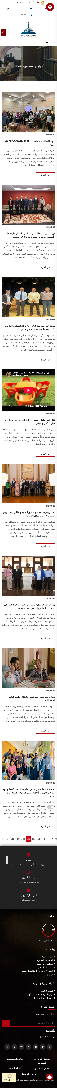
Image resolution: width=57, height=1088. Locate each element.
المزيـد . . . (49, 974)
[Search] (3, 32)
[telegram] (8, 9)
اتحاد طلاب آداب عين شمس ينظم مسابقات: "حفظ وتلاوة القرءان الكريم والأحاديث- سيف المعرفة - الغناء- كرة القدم (29, 792)
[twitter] (39, 9)
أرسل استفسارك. (28, 900)
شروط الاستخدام (28, 1074)
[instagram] (23, 9)
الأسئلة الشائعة (15, 1068)
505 (34, 839)
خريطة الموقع (47, 956)
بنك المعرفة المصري (44, 964)
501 (12, 839)
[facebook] (46, 9)
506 (39, 839)
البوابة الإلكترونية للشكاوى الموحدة (38, 971)
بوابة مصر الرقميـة (45, 967)
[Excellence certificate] (9, 1077)
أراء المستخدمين (47, 1036)
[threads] (31, 15)
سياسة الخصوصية (15, 1059)
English (23, 15)
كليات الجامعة (47, 990)
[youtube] (31, 9)
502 (17, 839)
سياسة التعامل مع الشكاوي (41, 1061)
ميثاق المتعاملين (41, 1068)
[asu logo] (28, 28)
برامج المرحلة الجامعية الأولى (40, 994)
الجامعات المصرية (45, 960)
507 (44, 839)
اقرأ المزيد (45, 175)
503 (23, 839)
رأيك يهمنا (50, 1030)
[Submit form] (6, 1023)
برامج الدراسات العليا (44, 998)
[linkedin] (16, 9)
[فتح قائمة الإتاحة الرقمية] (50, 7)
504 (28, 839)
